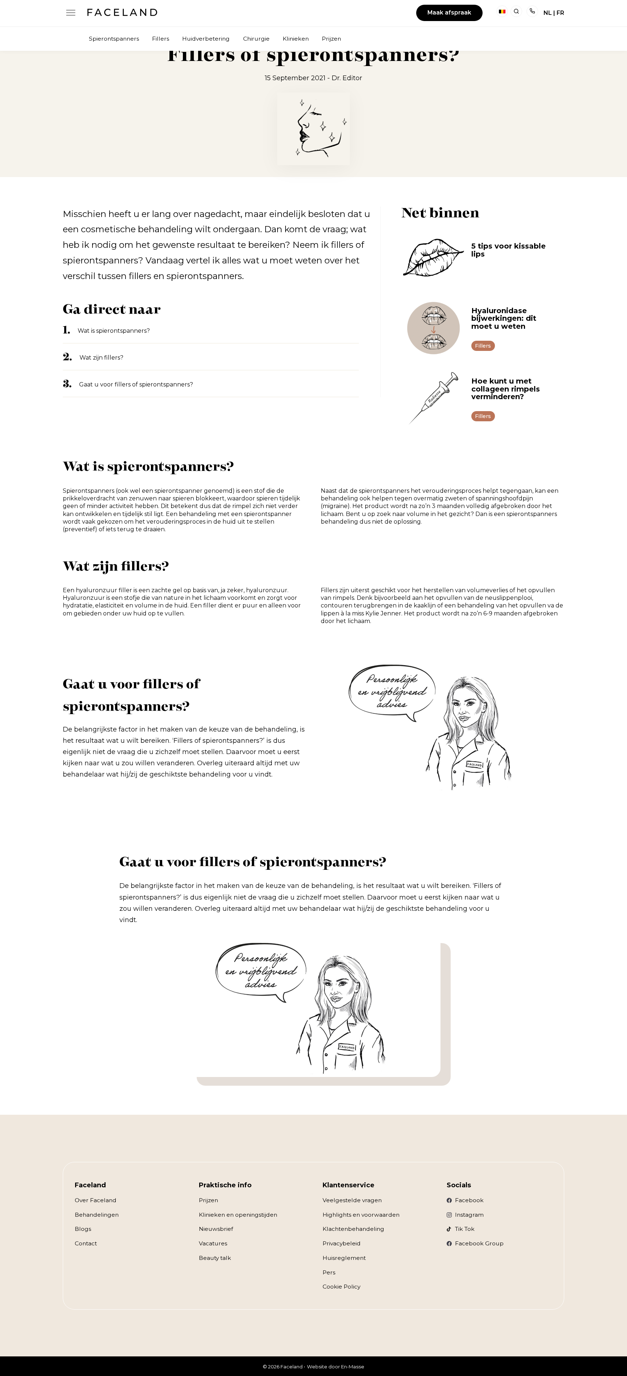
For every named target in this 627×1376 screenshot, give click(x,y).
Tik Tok (465, 1228)
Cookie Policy (341, 1286)
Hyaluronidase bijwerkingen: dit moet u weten (503, 318)
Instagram (469, 1214)
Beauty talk (215, 1257)
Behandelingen (97, 1214)
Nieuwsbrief (216, 1228)
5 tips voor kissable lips (508, 250)
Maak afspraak (449, 12)
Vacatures (213, 1243)
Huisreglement (344, 1257)
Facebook (469, 1200)
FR (560, 12)
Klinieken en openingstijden (238, 1214)
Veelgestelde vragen (352, 1200)
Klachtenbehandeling (353, 1228)
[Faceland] (122, 14)
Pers (329, 1272)
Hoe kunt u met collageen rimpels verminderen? (505, 389)
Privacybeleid (342, 1243)
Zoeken (516, 11)
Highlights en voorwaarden (361, 1214)
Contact (86, 1243)
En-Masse (352, 1366)
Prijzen (208, 1200)
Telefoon (532, 11)
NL (548, 12)
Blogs (83, 1228)
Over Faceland (95, 1200)
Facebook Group (479, 1243)
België (502, 11)
